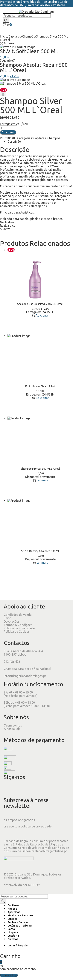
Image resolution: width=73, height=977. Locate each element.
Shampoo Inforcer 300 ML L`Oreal (40, 468)
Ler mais (42, 480)
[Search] (6, 20)
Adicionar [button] (42, 315)
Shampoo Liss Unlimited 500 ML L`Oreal (40, 303)
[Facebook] (8, 788)
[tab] (40, 141)
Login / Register (18, 945)
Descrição (14, 141)
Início (3, 36)
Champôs (28, 36)
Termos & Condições (18, 625)
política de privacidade (36, 826)
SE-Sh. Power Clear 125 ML (40, 386)
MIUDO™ (34, 885)
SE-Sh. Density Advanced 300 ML (40, 551)
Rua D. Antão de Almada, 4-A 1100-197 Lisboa (23, 652)
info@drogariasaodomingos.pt (25, 676)
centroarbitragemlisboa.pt (49, 851)
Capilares (14, 36)
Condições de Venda (18, 614)
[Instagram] (18, 788)
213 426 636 (12, 661)
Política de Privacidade (19, 628)
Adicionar (8, 132)
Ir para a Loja (9, 975)
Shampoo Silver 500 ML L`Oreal (31, 105)
